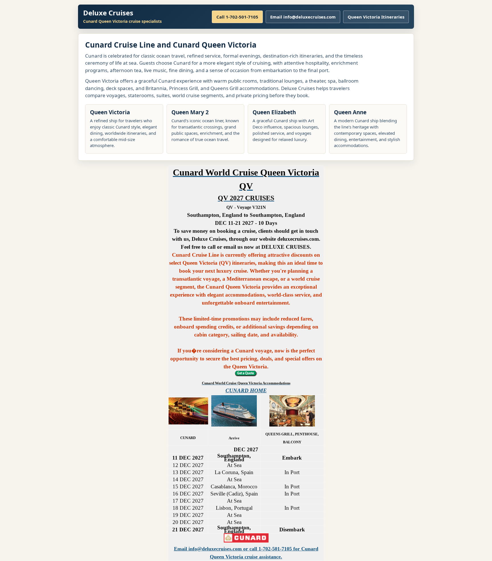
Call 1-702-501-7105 (237, 17)
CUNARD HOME (246, 390)
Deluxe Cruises (108, 12)
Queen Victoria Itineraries (376, 17)
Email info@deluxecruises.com (303, 17)
